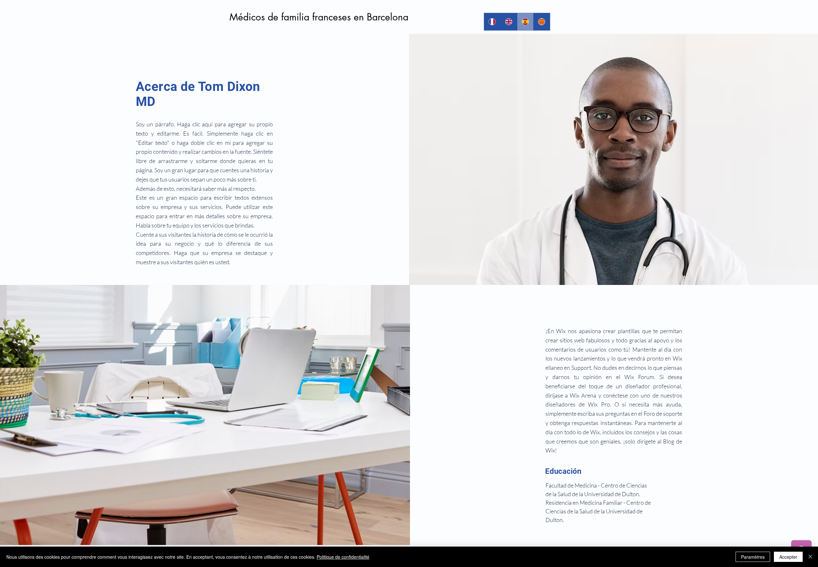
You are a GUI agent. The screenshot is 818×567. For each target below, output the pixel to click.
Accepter (788, 557)
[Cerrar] (810, 557)
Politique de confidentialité (343, 557)
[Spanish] (525, 21)
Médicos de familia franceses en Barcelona (318, 17)
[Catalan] (541, 21)
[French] (492, 21)
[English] (508, 21)
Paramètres (753, 557)
